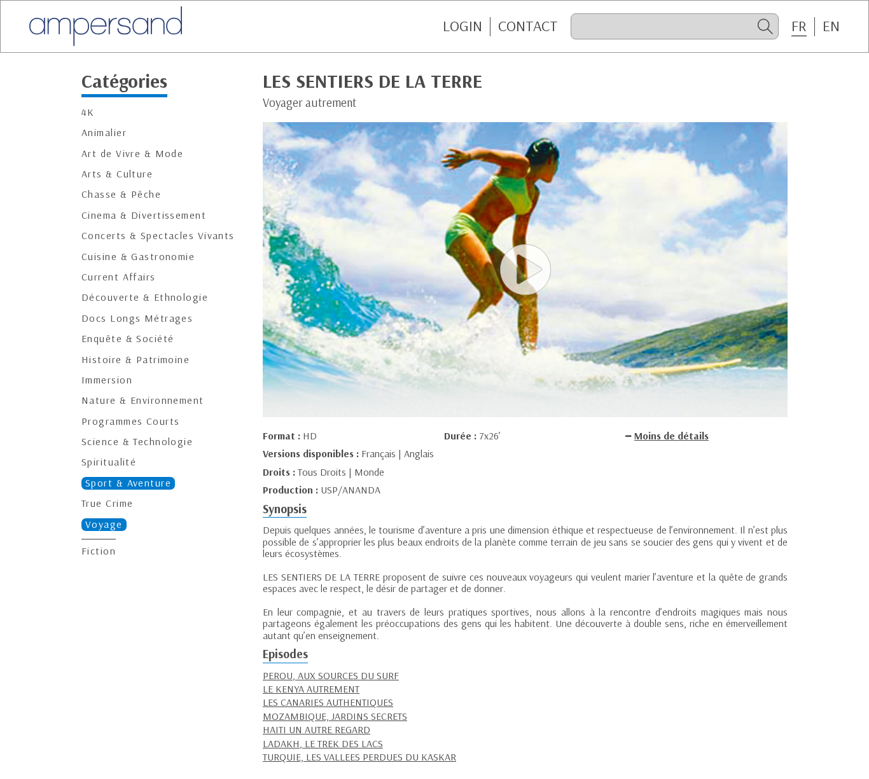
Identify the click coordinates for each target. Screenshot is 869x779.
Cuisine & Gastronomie (138, 256)
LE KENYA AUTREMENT (311, 688)
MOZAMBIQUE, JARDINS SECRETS (335, 716)
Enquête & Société (127, 339)
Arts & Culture (117, 174)
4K (88, 112)
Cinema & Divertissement (143, 215)
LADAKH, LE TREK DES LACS (323, 743)
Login (462, 26)
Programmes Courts (130, 421)
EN (831, 26)
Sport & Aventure (128, 483)
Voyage (104, 524)
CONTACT (528, 26)
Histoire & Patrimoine (135, 359)
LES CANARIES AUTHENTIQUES (328, 702)
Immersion (106, 380)
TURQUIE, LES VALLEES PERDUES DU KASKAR (359, 756)
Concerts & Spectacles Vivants (158, 236)
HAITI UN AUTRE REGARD (316, 729)
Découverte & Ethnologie (144, 297)
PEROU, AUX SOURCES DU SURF (331, 675)
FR (799, 26)
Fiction (98, 551)
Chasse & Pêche (121, 194)
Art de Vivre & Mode (132, 153)
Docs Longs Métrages (137, 318)
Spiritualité (108, 462)
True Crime (107, 503)
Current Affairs (118, 277)
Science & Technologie (137, 442)
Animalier (104, 133)
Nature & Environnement (142, 400)
